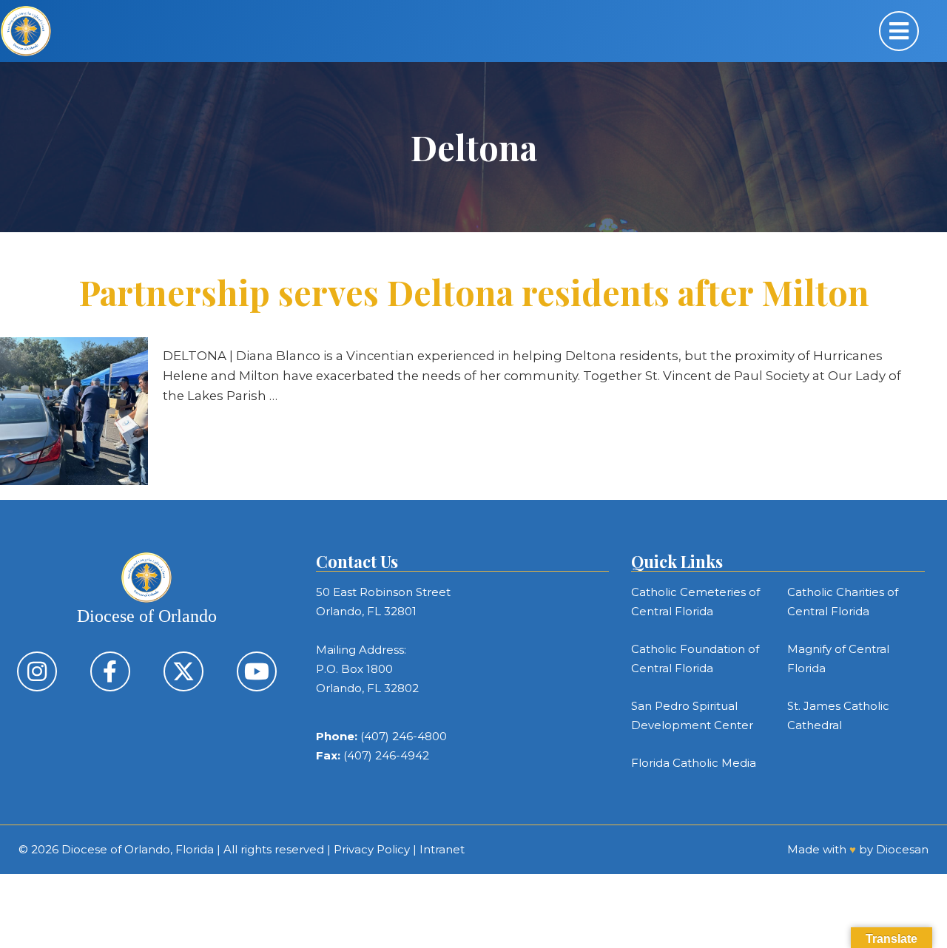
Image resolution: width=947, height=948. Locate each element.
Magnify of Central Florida (838, 658)
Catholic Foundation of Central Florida (695, 658)
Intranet (442, 849)
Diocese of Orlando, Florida (137, 849)
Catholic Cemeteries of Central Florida (695, 601)
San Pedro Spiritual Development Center (692, 715)
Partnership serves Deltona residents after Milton (473, 292)
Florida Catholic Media (693, 763)
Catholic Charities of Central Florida (842, 601)
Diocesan (902, 849)
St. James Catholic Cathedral (838, 715)
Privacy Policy (372, 849)
